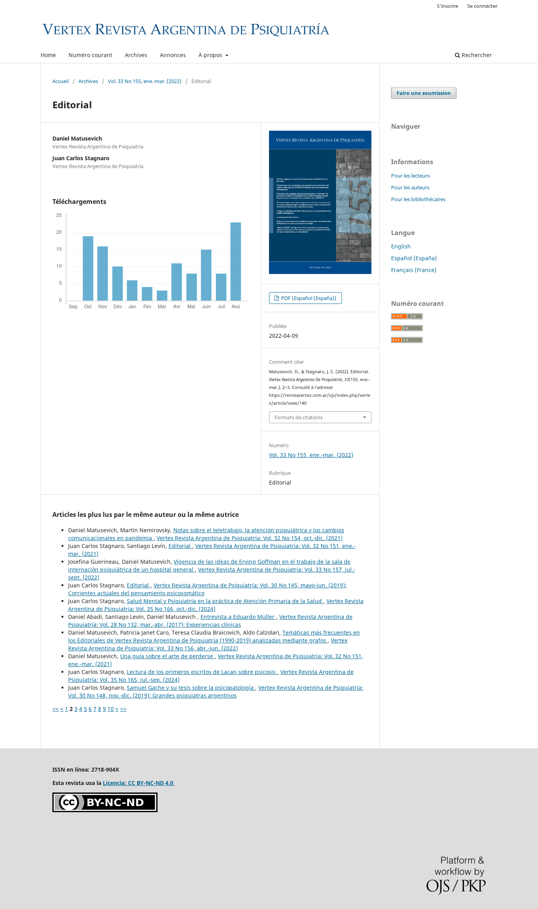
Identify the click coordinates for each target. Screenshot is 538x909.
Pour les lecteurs (410, 175)
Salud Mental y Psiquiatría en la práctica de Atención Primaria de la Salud (225, 601)
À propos (211, 55)
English (401, 246)
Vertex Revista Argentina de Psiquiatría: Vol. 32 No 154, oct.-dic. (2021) (250, 538)
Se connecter (482, 5)
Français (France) (413, 270)
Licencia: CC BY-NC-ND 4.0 (139, 783)
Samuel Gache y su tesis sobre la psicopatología (191, 687)
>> (123, 709)
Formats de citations (299, 417)
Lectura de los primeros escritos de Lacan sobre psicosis (202, 672)
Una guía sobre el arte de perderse (167, 656)
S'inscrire (447, 5)
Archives (136, 55)
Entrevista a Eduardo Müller (238, 616)
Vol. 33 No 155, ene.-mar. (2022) (145, 81)
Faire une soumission (424, 92)
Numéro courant (90, 55)
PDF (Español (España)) (308, 298)
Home (48, 55)
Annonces (173, 55)
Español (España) (414, 258)
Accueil (60, 81)
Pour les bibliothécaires (418, 199)
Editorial (180, 546)
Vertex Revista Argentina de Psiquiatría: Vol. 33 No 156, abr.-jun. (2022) (207, 644)
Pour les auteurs (410, 187)
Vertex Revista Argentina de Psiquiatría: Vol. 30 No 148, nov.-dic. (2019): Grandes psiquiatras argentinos (215, 691)
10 (111, 709)
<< (55, 709)
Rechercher (476, 55)
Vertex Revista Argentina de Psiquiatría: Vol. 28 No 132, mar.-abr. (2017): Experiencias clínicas (210, 620)
